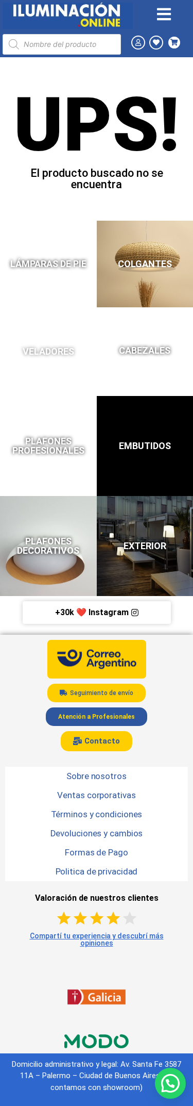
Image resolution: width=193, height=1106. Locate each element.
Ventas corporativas (96, 795)
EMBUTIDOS (145, 445)
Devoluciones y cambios (96, 833)
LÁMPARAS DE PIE (48, 263)
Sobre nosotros (96, 776)
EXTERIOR (145, 545)
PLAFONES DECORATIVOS (48, 546)
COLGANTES (145, 263)
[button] (170, 1083)
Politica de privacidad (97, 871)
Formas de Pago (96, 852)
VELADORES (48, 351)
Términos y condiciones (97, 814)
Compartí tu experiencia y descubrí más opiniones (97, 939)
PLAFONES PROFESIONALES (48, 446)
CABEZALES (144, 350)
